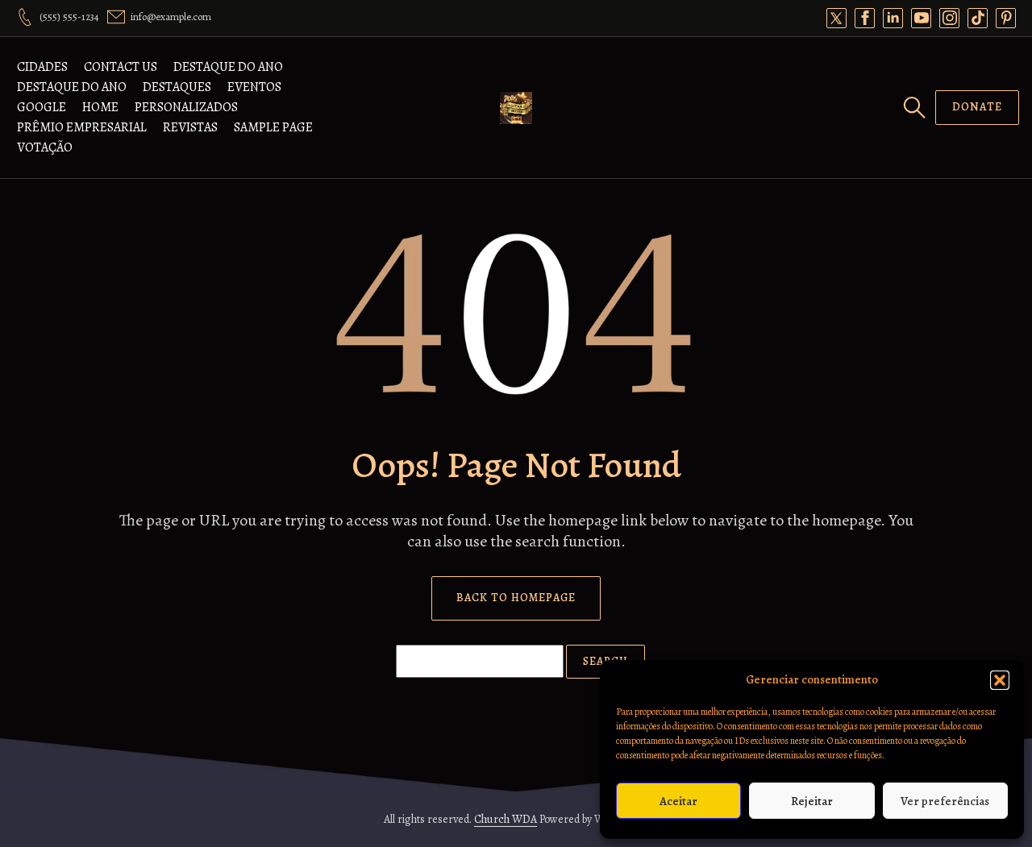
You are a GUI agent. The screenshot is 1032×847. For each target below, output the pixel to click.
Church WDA (505, 819)
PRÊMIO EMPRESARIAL (82, 127)
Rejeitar (812, 801)
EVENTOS (254, 87)
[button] (1000, 680)
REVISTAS (190, 127)
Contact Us (120, 67)
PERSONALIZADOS (186, 107)
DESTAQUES (177, 87)
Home (100, 107)
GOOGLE (41, 107)
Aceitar (678, 801)
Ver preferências (945, 801)
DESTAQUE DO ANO (228, 67)
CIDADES (42, 67)
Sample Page (273, 127)
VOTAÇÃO (45, 147)
